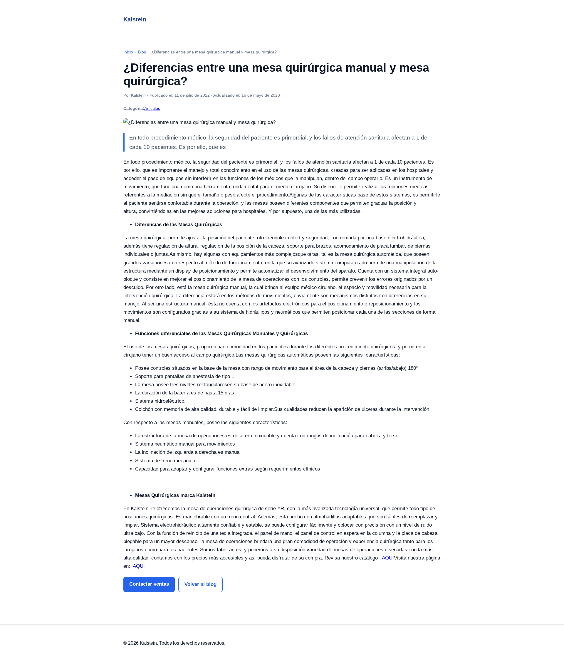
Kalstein (134, 19)
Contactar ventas (149, 584)
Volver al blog (200, 584)
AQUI (388, 558)
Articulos (152, 108)
